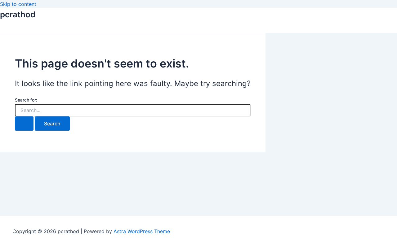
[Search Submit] (24, 123)
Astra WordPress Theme (142, 231)
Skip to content (18, 4)
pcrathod (17, 14)
